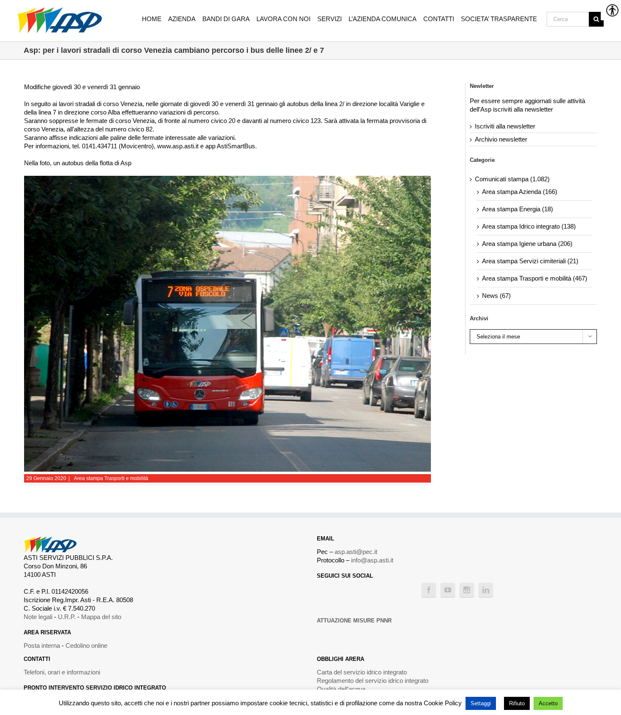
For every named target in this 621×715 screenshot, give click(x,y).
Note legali (38, 616)
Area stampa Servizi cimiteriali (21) (530, 261)
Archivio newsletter (501, 139)
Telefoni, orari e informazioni (62, 672)
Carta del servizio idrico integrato (362, 672)
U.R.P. (67, 616)
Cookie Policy (443, 703)
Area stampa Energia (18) (517, 209)
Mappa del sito (101, 616)
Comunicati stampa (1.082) (512, 179)
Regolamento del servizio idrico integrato (372, 680)
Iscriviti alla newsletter (505, 126)
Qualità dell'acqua (341, 689)
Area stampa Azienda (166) (519, 191)
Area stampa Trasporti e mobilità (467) (534, 278)
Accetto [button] (548, 703)
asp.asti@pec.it (356, 551)
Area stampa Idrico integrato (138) (529, 226)
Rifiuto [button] (517, 703)
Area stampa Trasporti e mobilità (111, 478)
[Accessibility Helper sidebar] (611, 10)
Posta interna (42, 645)
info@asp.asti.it (372, 560)
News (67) (496, 295)
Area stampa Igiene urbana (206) (527, 243)
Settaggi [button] (481, 703)
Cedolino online (86, 645)
